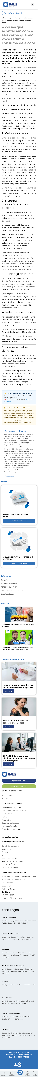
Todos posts (10, 476)
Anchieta (5, 949)
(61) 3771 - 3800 (8, 798)
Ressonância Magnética (12, 808)
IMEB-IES (6, 855)
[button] (32, 4)
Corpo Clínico (7, 852)
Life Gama (6, 1030)
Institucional (7, 849)
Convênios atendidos (10, 846)
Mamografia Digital (10, 826)
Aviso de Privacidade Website (14, 880)
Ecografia (4, 580)
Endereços (10, 910)
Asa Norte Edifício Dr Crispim (13, 966)
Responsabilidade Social (12, 858)
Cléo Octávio (7, 998)
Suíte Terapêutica (7, 594)
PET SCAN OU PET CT (9, 587)
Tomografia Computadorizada (12, 590)
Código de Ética (8, 864)
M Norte (5, 981)
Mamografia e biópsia (9, 583)
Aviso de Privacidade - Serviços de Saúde (19, 877)
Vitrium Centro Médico (10, 934)
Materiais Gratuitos (10, 837)
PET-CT (5, 817)
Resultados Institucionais (12, 861)
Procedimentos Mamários (12, 829)
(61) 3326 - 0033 (8, 795)
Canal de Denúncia (10, 867)
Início (4, 18)
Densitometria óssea (10, 823)
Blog (9, 18)
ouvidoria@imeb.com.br (12, 898)
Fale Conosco (7, 883)
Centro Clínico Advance (11, 1013)
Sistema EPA (7, 886)
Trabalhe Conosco (9, 889)
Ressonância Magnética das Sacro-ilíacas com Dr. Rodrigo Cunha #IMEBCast (17, 648)
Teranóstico (6, 820)
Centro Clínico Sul (9, 917)
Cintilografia (7, 814)
